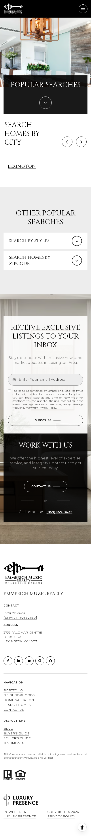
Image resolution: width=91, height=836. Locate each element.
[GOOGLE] (39, 660)
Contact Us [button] (14, 710)
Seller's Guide (17, 738)
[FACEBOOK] (8, 660)
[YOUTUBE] (29, 660)
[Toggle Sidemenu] (83, 8)
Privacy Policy (47, 407)
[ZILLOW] (50, 660)
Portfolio (13, 690)
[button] (45, 486)
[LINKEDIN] (18, 660)
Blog (8, 728)
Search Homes (17, 705)
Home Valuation (19, 700)
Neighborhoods (19, 695)
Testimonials (16, 743)
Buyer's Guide (16, 733)
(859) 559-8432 (59, 512)
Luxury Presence (20, 816)
